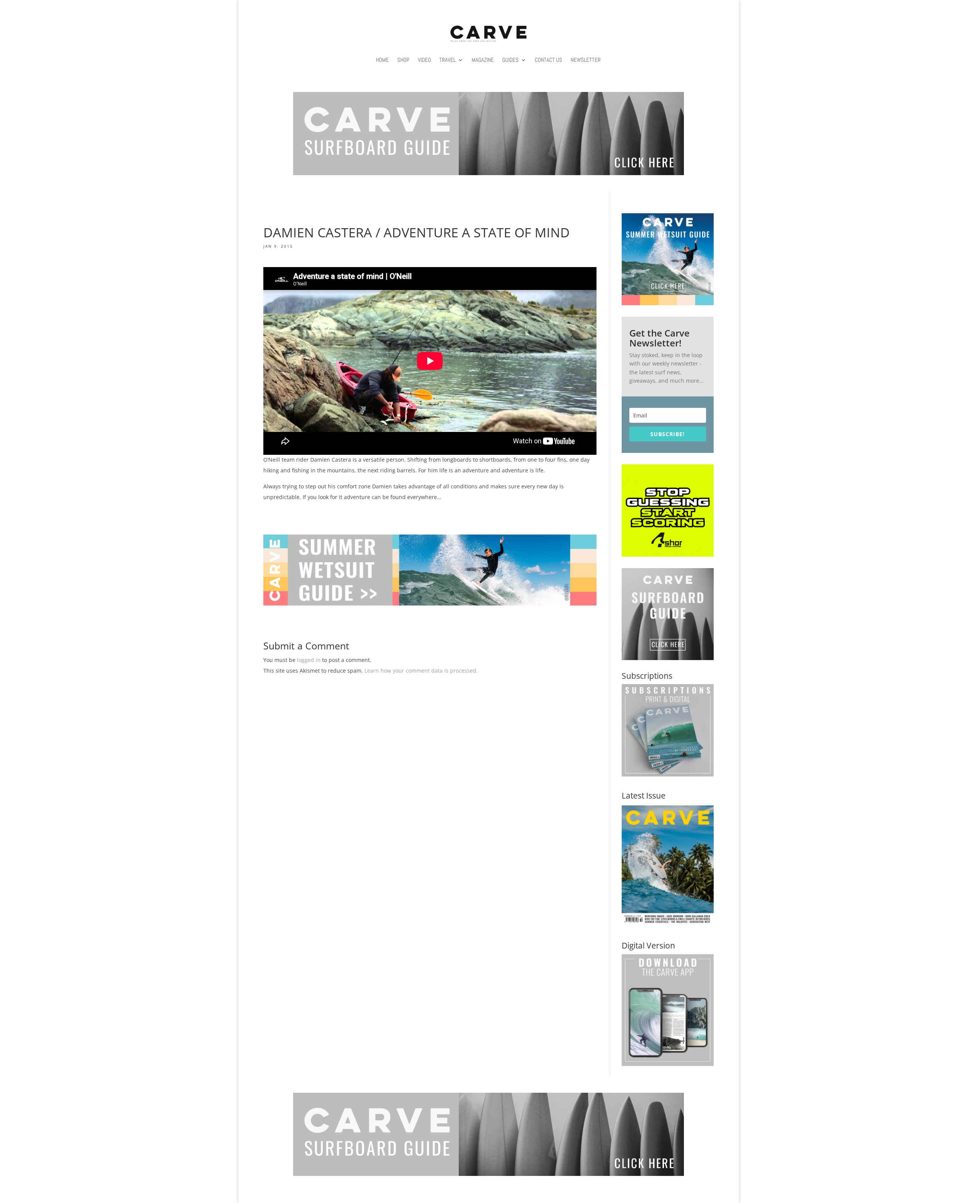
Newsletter (586, 59)
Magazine (483, 59)
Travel (447, 59)
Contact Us (548, 59)
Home (382, 59)
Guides (510, 59)
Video (424, 59)
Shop (403, 59)
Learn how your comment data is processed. (421, 670)
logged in (309, 660)
